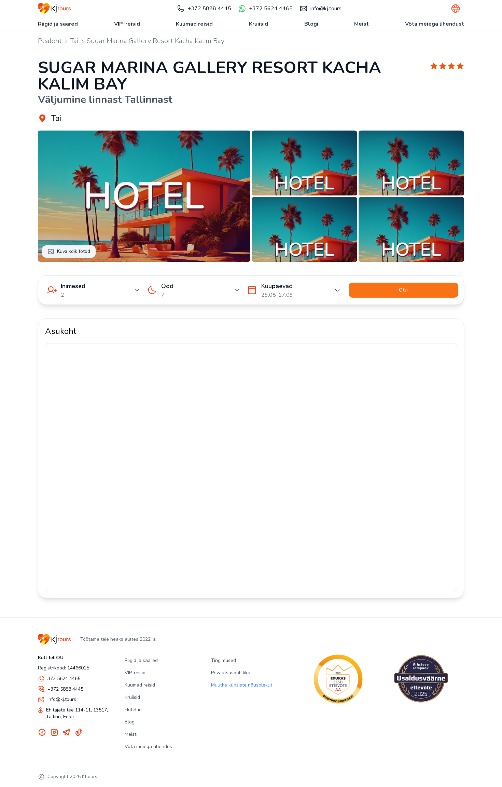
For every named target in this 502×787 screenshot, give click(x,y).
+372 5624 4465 (271, 8)
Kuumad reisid (194, 24)
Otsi (403, 290)
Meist (361, 24)
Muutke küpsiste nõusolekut (241, 685)
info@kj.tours (325, 8)
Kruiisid (258, 24)
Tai (74, 40)
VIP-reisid (127, 24)
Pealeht (50, 40)
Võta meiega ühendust (434, 24)
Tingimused (223, 660)
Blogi (311, 24)
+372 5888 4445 (209, 8)
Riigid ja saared (58, 24)
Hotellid (133, 709)
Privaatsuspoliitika (230, 672)
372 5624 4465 (63, 678)
